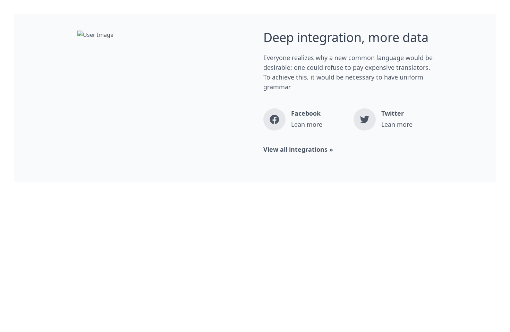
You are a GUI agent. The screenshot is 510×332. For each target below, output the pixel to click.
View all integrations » (298, 149)
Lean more (306, 124)
